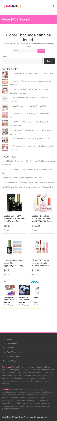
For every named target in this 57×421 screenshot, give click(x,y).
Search (41, 51)
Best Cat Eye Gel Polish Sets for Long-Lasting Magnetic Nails (28, 187)
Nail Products (8, 348)
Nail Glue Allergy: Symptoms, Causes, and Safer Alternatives (28, 182)
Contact (44, 417)
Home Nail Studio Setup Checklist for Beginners (33, 73)
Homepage (7, 339)
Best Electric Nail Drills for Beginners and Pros (32, 138)
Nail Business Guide (11, 356)
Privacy (37, 417)
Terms (30, 417)
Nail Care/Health (10, 343)
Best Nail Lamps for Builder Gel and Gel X (30, 106)
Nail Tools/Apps (9, 361)
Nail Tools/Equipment (12, 352)
